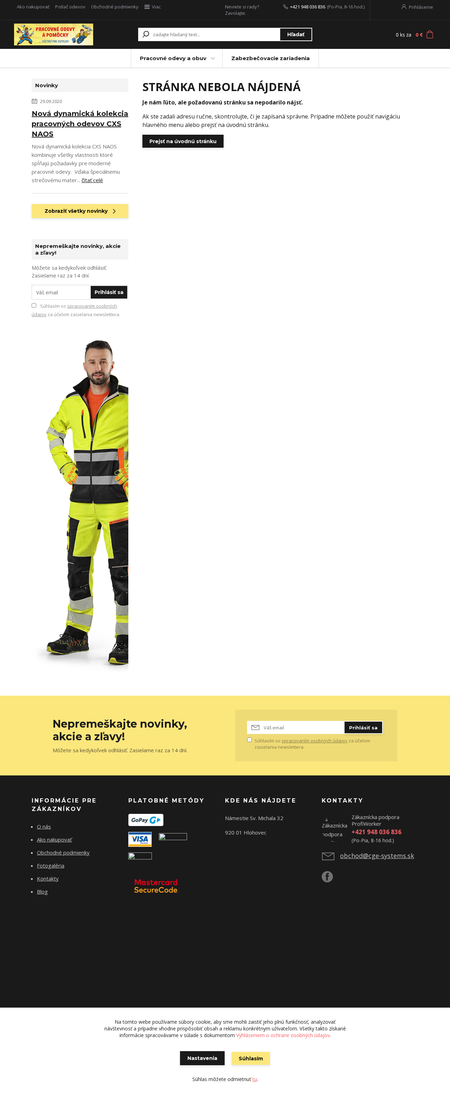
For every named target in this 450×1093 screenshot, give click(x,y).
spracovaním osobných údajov (314, 740)
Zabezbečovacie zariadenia (270, 58)
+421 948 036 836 (307, 7)
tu (254, 1079)
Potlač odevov (70, 7)
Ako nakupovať (33, 7)
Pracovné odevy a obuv (173, 58)
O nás (44, 826)
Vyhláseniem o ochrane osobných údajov (283, 1035)
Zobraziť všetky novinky (76, 211)
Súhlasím (251, 1058)
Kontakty (48, 878)
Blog (42, 891)
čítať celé (92, 180)
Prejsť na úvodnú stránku (183, 141)
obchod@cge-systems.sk (377, 855)
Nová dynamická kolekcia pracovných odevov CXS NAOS (80, 123)
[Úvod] (53, 34)
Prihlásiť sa (109, 292)
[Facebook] (331, 879)
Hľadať (295, 34)
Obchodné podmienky (115, 7)
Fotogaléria (50, 865)
